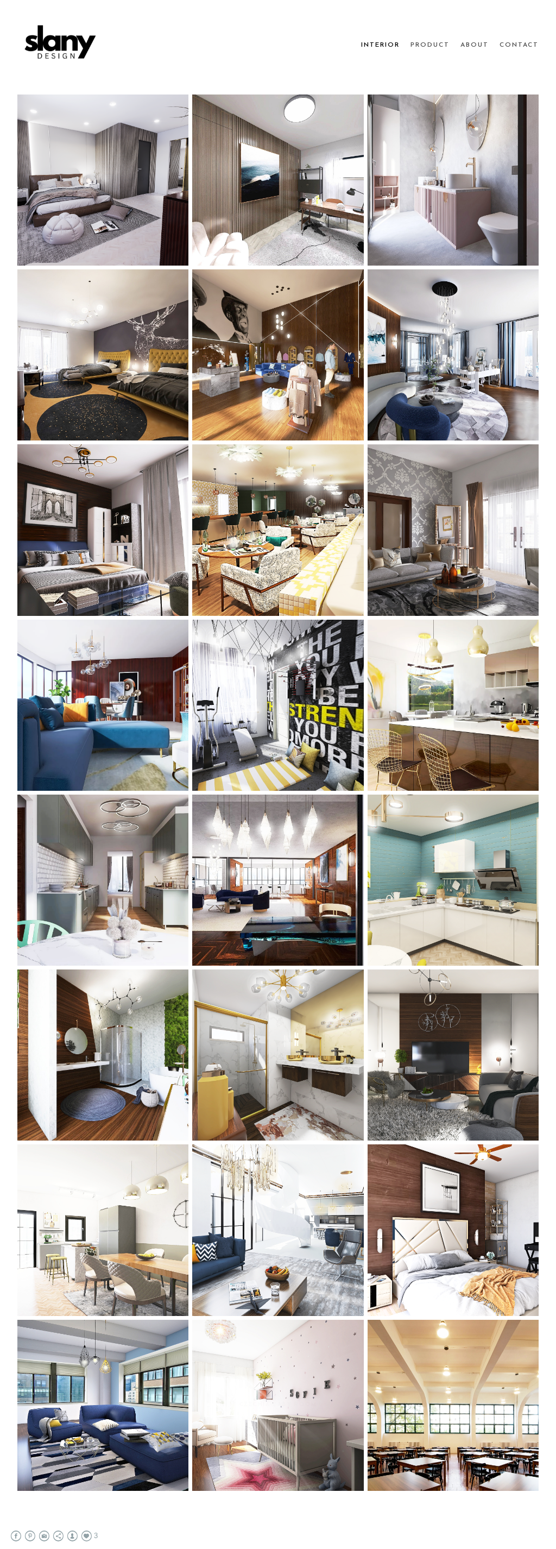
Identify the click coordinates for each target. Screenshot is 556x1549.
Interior (380, 45)
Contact (519, 45)
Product (430, 45)
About (474, 45)
